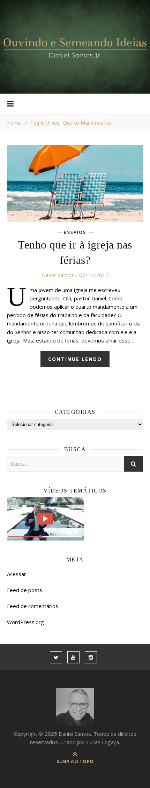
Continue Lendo (75, 359)
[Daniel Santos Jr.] (75, 47)
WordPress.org (25, 621)
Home (14, 122)
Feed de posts (24, 589)
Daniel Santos (58, 274)
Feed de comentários (32, 605)
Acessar (16, 573)
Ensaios (75, 232)
